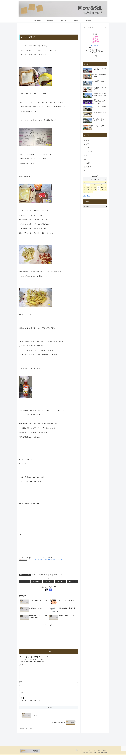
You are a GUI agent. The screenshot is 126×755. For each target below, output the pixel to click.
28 (105, 189)
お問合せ (105, 750)
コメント (22, 664)
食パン (61, 574)
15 (84, 187)
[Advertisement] (48, 29)
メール (21, 687)
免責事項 (100, 750)
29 (84, 192)
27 (102, 189)
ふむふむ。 (95, 45)
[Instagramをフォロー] (50, 590)
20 (102, 187)
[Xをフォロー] (46, 590)
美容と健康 (23, 574)
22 (84, 189)
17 (91, 187)
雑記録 (29, 574)
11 (95, 184)
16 (88, 187)
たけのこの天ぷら (36, 574)
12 (98, 184)
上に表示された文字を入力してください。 (31, 700)
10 (91, 184)
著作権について (92, 750)
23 (88, 189)
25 (95, 189)
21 (105, 187)
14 (105, 184)
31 (91, 192)
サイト (21, 692)
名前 (20, 681)
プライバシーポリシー (82, 750)
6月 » (88, 196)
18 (95, 187)
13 (102, 184)
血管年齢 (56, 574)
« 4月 (84, 196)
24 (91, 189)
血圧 (51, 574)
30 (88, 192)
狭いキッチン (45, 574)
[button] (72, 581)
